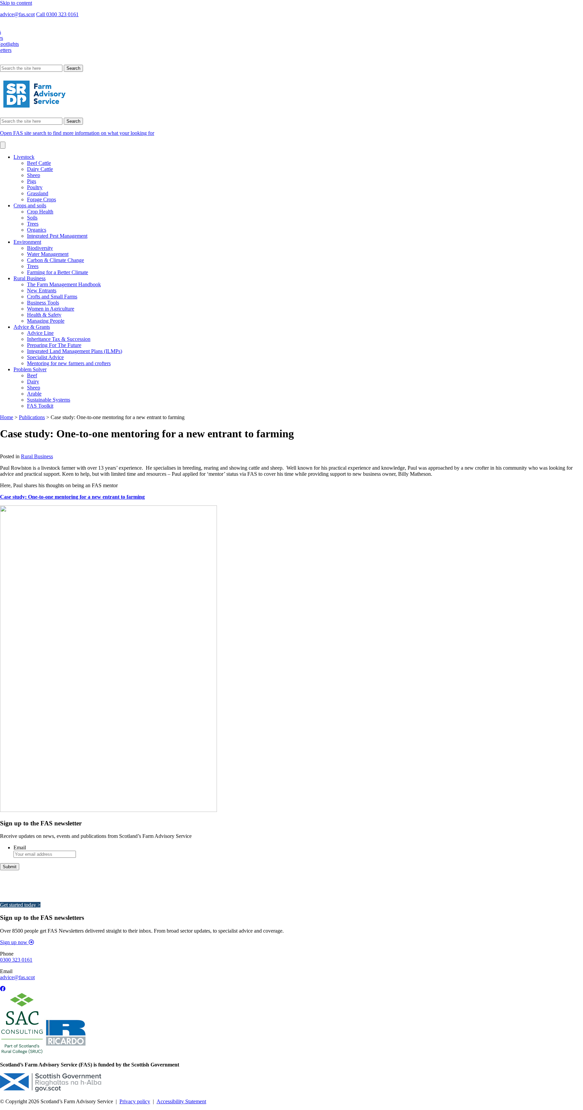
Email (19, 847)
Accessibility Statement (181, 1101)
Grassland (37, 193)
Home (6, 417)
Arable (34, 394)
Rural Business (29, 278)
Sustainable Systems (48, 400)
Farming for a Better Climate (57, 272)
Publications (32, 417)
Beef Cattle (39, 163)
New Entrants (41, 290)
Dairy (33, 381)
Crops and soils (29, 205)
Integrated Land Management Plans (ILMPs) (74, 351)
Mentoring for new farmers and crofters (69, 363)
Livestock (23, 157)
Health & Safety (44, 315)
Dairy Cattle (40, 169)
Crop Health (40, 211)
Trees (32, 224)
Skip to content (16, 3)
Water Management (47, 254)
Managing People (45, 321)
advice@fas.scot (17, 14)
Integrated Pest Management (57, 236)
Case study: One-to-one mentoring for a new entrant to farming (72, 497)
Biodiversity (40, 248)
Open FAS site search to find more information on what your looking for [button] (77, 133)
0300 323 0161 (16, 960)
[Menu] (2, 145)
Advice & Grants (31, 327)
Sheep (33, 175)
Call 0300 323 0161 (57, 14)
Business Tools (43, 302)
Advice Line (40, 333)
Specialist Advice (45, 357)
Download (11, 450)
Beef (32, 375)
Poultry (35, 187)
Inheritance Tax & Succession (58, 339)
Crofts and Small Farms (52, 296)
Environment (27, 242)
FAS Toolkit (40, 406)
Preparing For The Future (54, 345)
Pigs (31, 181)
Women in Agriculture (50, 309)
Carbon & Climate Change (55, 260)
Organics (36, 230)
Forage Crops (41, 199)
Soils (32, 218)
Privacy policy (134, 1101)
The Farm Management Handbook (64, 284)
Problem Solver (30, 369)
